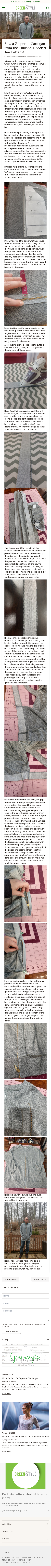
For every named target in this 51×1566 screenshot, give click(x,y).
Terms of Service (10, 1560)
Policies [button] (5, 1539)
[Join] (47, 1510)
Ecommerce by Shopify (20, 1562)
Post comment (11, 1331)
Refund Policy (25, 1560)
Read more (6, 1393)
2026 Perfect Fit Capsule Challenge (20, 1378)
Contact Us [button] (7, 1531)
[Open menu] (5, 7)
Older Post (10, 1279)
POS (3, 1562)
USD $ (6, 1552)
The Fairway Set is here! (30, 1)
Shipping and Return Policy (32, 1558)
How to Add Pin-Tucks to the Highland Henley (25, 1436)
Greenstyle (9, 1558)
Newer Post (40, 1279)
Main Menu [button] (6, 1524)
